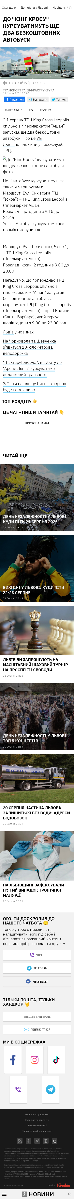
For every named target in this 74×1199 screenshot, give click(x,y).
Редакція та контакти (37, 1119)
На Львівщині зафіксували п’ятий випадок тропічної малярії (33, 890)
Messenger (40, 981)
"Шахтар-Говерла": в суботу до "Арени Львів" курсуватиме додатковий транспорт (32, 368)
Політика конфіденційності (37, 1130)
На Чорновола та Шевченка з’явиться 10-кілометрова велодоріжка (29, 347)
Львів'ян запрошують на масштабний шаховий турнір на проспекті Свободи (35, 664)
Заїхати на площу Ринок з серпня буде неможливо (34, 386)
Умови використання (36, 1114)
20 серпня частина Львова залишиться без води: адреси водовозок (36, 813)
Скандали (9, 7)
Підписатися (40, 1029)
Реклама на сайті (37, 1125)
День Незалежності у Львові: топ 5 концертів (35, 738)
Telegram (40, 968)
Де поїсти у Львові (34, 7)
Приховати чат (37, 423)
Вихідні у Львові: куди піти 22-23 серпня (33, 590)
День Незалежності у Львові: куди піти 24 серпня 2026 (35, 519)
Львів (8, 332)
